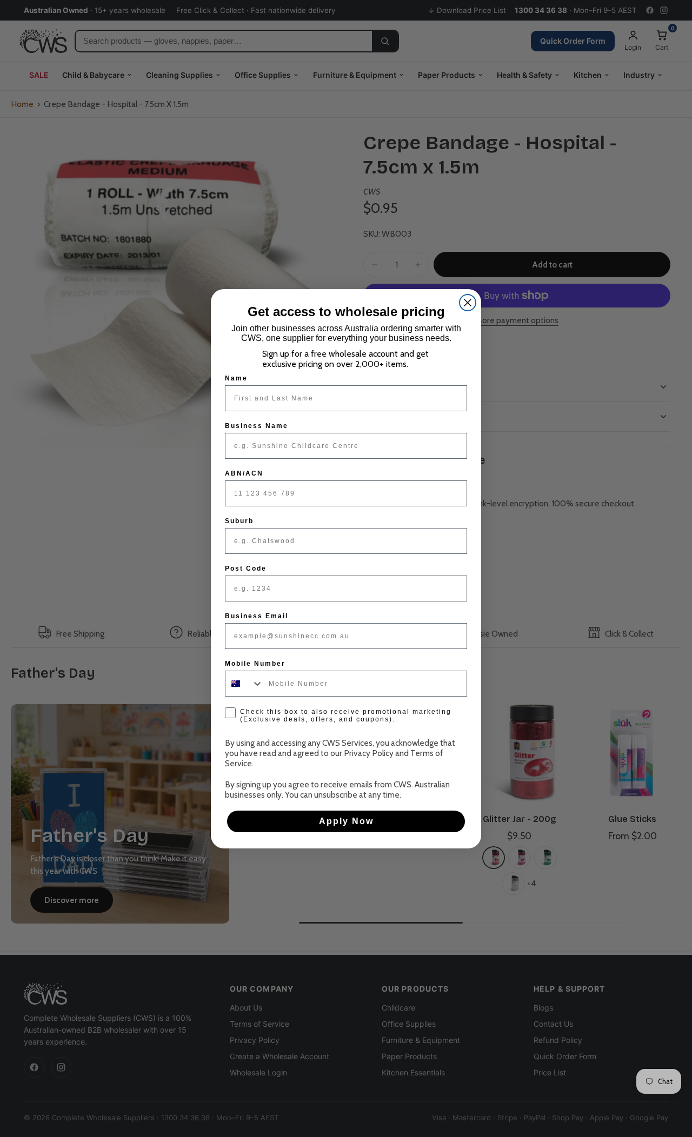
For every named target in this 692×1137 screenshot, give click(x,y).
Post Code (246, 568)
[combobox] (244, 683)
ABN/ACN (244, 473)
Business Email (256, 616)
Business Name (256, 426)
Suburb (239, 521)
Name (236, 378)
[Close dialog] (468, 303)
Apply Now (346, 821)
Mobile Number (255, 663)
